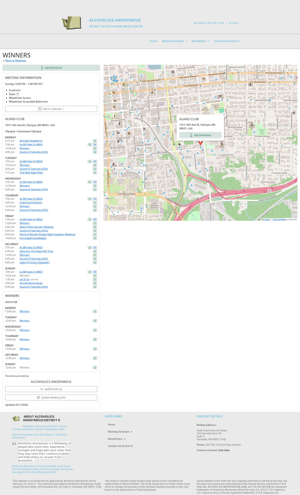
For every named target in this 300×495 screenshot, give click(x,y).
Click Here (224, 450)
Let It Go (25, 279)
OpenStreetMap (279, 219)
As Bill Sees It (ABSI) (31, 144)
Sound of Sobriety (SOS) (34, 152)
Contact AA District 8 (226, 41)
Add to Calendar (52, 109)
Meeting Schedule (173, 41)
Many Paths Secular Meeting (36, 227)
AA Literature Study (31, 283)
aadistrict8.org (53, 389)
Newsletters (199, 41)
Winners (25, 148)
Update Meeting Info (53, 397)
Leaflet (266, 219)
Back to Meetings (16, 60)
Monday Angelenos (31, 140)
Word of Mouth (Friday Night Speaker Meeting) (47, 234)
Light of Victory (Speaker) (35, 262)
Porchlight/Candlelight (33, 238)
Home (153, 41)
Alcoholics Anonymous (115, 20)
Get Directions (53, 67)
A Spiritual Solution (31, 202)
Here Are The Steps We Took (36, 251)
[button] (200, 143)
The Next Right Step (31, 172)
